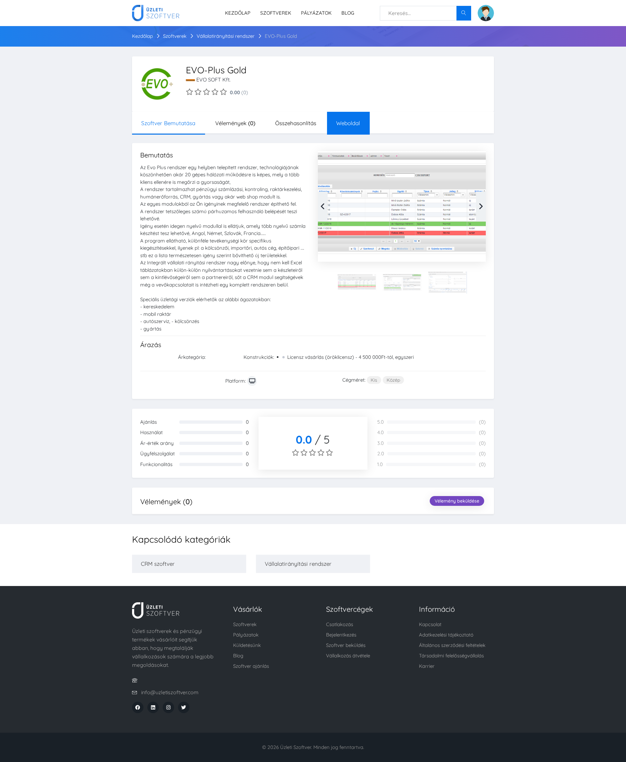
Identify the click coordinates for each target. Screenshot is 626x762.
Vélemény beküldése (457, 501)
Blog (347, 13)
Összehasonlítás (295, 123)
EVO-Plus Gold (281, 36)
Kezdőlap (237, 13)
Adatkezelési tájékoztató (446, 635)
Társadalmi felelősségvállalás (451, 655)
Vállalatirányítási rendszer (226, 36)
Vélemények (235, 123)
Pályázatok (316, 13)
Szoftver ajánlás (251, 666)
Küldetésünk (247, 645)
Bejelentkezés (341, 635)
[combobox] (425, 13)
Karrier (427, 666)
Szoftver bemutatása (168, 123)
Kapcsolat (430, 624)
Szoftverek (275, 13)
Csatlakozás (339, 624)
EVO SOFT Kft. (213, 79)
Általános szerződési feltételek (452, 645)
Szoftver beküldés (345, 645)
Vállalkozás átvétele (348, 655)
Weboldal (348, 123)
